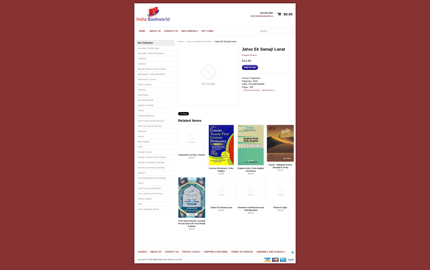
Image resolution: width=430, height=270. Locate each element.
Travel (140, 183)
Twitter (292, 252)
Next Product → (269, 90)
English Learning (145, 105)
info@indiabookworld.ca (261, 16)
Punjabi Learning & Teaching (151, 162)
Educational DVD (146, 100)
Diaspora (142, 90)
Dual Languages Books (148, 209)
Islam (140, 147)
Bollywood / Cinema (147, 79)
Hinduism (142, 131)
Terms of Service (242, 252)
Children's (142, 58)
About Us (155, 252)
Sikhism (141, 173)
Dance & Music (145, 84)
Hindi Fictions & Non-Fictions (151, 121)
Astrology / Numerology (148, 48)
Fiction (141, 110)
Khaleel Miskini (249, 55)
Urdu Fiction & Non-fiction (149, 188)
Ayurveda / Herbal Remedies (151, 53)
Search (142, 252)
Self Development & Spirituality (152, 178)
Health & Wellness (146, 116)
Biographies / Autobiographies (151, 74)
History (141, 136)
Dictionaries (143, 95)
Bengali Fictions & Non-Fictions (152, 69)
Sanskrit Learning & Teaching (151, 167)
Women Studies (145, 199)
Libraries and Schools (270, 252)
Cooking (141, 64)
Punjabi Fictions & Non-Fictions (152, 157)
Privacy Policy (191, 252)
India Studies (144, 142)
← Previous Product (251, 90)
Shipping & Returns (216, 252)
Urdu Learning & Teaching (150, 193)
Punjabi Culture (145, 152)
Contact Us (172, 252)
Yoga (140, 204)
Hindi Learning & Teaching (150, 126)
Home (181, 41)
